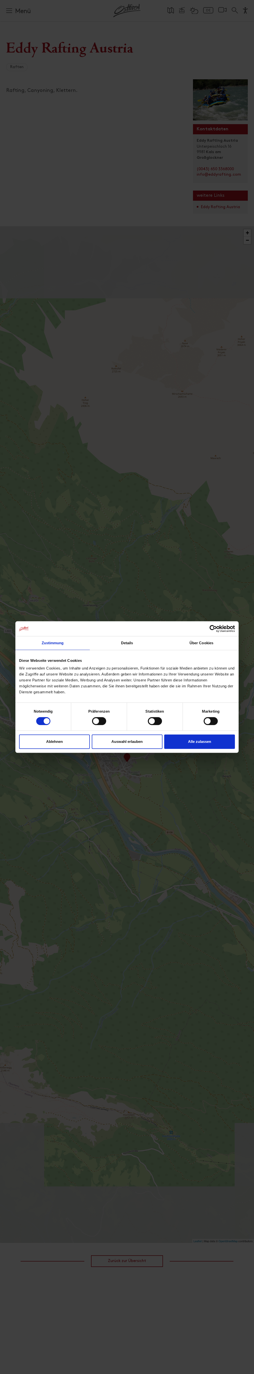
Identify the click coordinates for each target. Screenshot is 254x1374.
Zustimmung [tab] (53, 643)
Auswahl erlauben (127, 741)
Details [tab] (127, 643)
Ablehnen (54, 741)
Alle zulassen (199, 741)
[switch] (99, 723)
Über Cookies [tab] (201, 643)
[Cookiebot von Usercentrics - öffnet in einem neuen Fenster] (213, 628)
